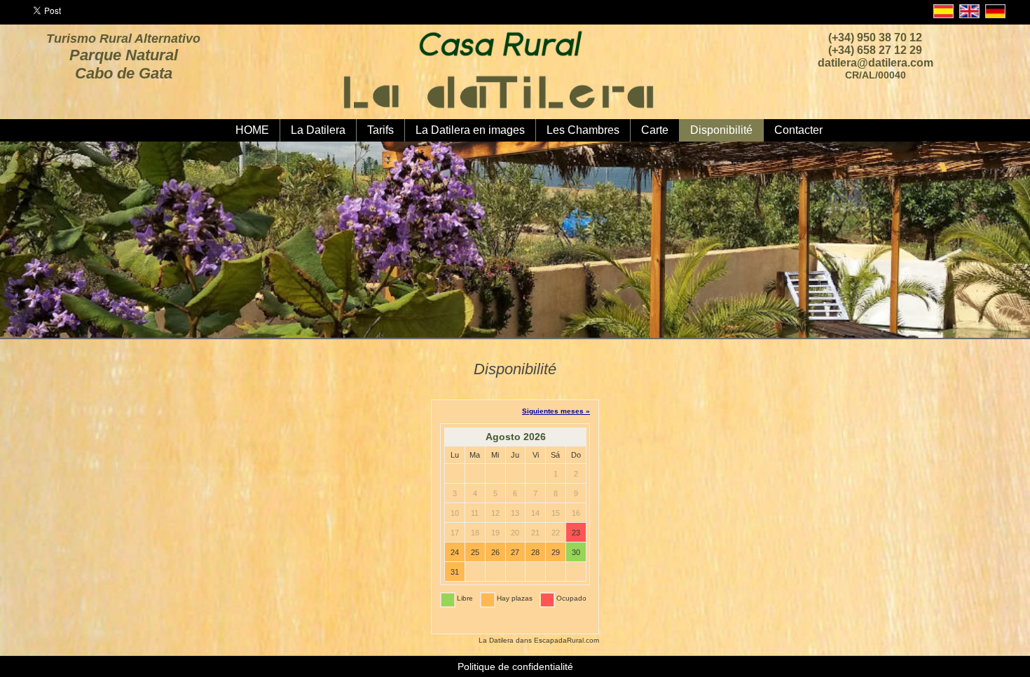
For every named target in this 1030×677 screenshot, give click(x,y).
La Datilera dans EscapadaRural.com (539, 640)
